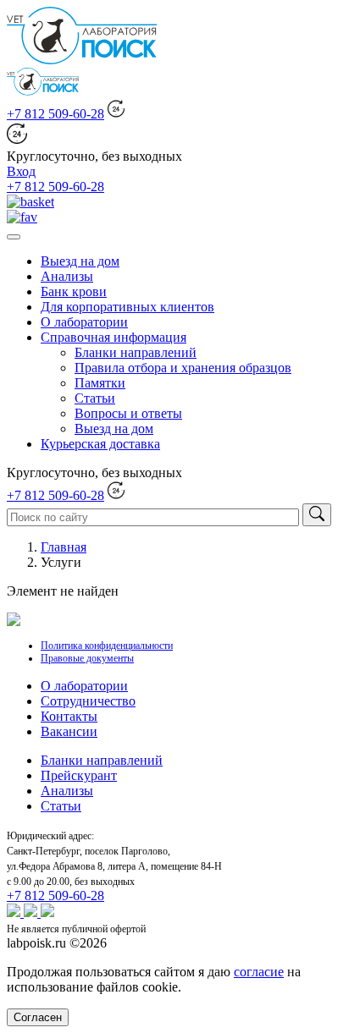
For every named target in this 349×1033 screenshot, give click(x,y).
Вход (21, 171)
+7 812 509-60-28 (55, 114)
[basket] (30, 202)
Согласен (38, 1017)
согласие (259, 971)
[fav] (22, 217)
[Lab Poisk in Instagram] (32, 912)
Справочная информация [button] (113, 337)
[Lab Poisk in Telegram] (47, 912)
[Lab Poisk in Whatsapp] (15, 912)
